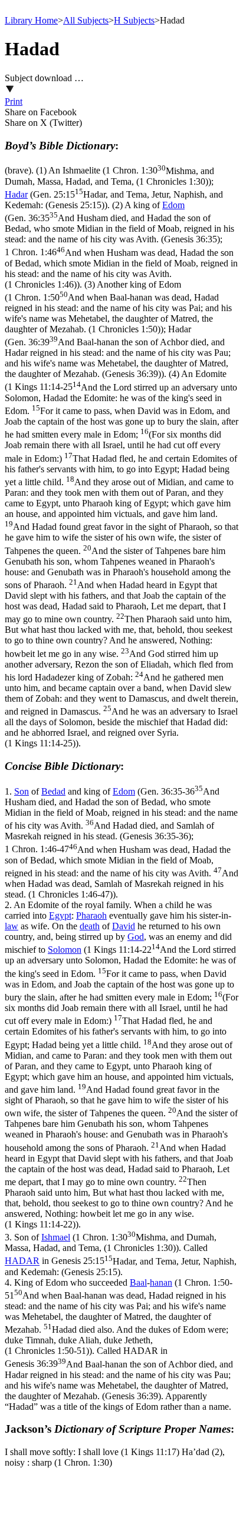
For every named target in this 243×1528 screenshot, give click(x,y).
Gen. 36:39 (118, 358)
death (90, 926)
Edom (173, 205)
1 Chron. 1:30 (109, 176)
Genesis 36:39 (119, 1380)
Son (21, 791)
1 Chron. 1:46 (121, 268)
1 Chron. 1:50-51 (118, 1316)
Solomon (64, 950)
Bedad (53, 791)
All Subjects (86, 20)
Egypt (60, 915)
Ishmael (55, 1237)
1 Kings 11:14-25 (121, 565)
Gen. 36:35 (119, 228)
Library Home (31, 20)
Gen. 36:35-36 (121, 813)
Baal (138, 1282)
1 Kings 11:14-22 (121, 1087)
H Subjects (134, 20)
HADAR (22, 1261)
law (11, 926)
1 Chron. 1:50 (118, 313)
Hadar (16, 194)
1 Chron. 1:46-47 (121, 872)
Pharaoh (91, 915)
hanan (161, 1282)
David (123, 926)
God (135, 937)
